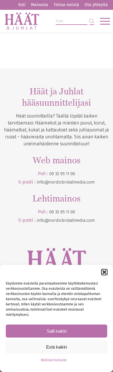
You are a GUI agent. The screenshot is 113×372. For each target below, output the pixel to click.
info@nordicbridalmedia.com (66, 182)
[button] (104, 272)
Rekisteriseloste (54, 360)
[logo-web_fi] (46, 21)
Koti (21, 4)
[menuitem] (22, 5)
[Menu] (102, 21)
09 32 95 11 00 (62, 173)
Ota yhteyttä (96, 4)
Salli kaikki (57, 331)
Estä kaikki (56, 346)
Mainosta (39, 4)
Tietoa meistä (66, 4)
